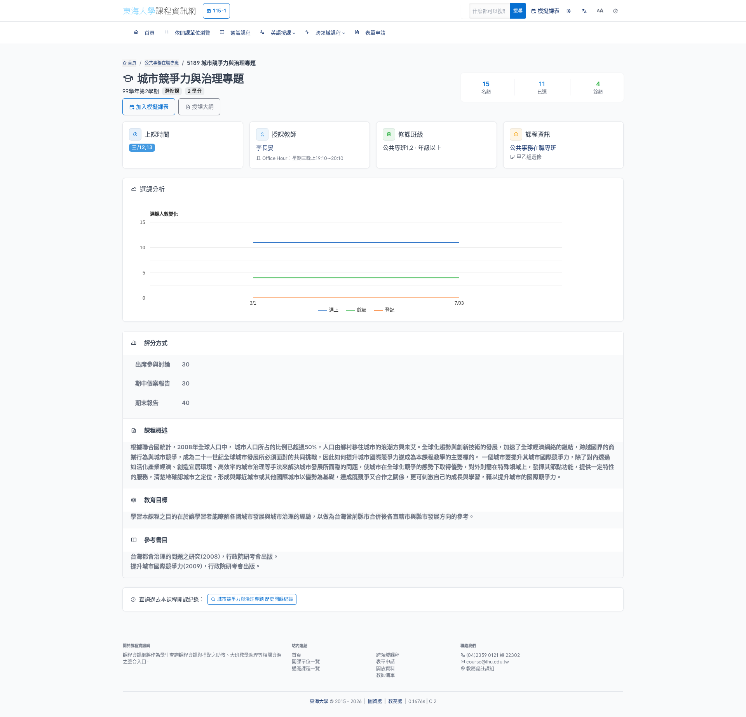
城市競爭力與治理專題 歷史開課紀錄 (255, 599)
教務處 (395, 701)
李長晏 (265, 147)
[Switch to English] (584, 11)
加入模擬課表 (152, 106)
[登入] (569, 11)
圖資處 (375, 701)
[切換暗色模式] (615, 11)
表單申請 (385, 662)
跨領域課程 (387, 655)
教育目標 (155, 499)
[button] (277, 32)
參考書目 (155, 539)
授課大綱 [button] (203, 106)
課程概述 (155, 430)
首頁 (131, 63)
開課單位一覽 (306, 662)
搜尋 (518, 11)
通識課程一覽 (306, 669)
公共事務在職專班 (162, 63)
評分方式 (155, 343)
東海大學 (319, 701)
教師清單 (385, 675)
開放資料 (385, 669)
